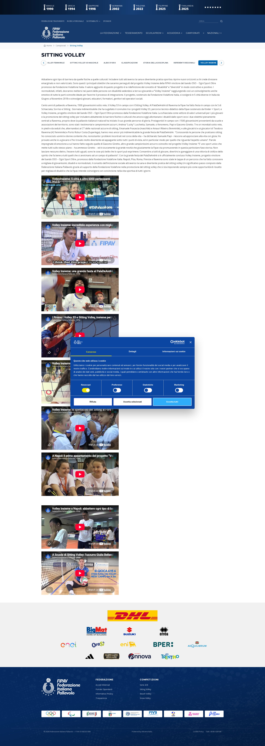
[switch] (117, 390)
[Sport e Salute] (91, 714)
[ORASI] (98, 644)
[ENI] (128, 644)
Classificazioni (129, 63)
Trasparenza (101, 698)
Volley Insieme (208, 63)
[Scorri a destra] (221, 63)
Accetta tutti (172, 402)
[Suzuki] (128, 631)
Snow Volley (145, 698)
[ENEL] (69, 644)
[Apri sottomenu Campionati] (204, 33)
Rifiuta (93, 402)
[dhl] (133, 615)
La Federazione (109, 33)
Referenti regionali (184, 63)
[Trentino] (170, 656)
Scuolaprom (153, 33)
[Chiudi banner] (191, 342)
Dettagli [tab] (132, 351)
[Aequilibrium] (197, 644)
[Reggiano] (112, 656)
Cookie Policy (198, 732)
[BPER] (163, 644)
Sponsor (107, 21)
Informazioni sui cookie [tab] (173, 351)
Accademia (173, 33)
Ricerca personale (75, 21)
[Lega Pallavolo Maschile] (214, 714)
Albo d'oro (110, 63)
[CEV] (173, 714)
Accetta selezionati (132, 402)
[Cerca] (221, 21)
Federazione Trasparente (52, 21)
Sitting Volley (145, 689)
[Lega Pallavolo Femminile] (193, 714)
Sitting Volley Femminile (51, 63)
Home (49, 45)
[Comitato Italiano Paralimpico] (132, 714)
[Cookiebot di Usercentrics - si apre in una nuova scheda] (172, 342)
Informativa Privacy (104, 693)
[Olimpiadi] (50, 714)
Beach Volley (145, 693)
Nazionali (213, 33)
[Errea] (164, 631)
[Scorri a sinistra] (43, 63)
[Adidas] (90, 656)
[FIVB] (153, 714)
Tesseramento (133, 33)
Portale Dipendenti (104, 689)
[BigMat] (97, 631)
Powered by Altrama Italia (142, 731)
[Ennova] (139, 656)
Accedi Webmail (103, 685)
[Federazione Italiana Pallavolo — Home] (55, 33)
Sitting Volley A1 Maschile (84, 63)
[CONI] (112, 714)
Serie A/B (144, 685)
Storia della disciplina (155, 63)
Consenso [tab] (91, 352)
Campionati (193, 33)
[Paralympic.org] (71, 714)
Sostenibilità (92, 21)
